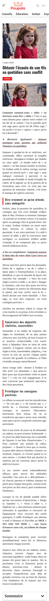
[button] (42, 596)
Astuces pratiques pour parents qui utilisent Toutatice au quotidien (24, 143)
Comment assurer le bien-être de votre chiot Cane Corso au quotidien (24, 255)
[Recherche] (38, 6)
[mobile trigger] (5, 5)
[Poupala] (18, 5)
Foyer (7, 79)
